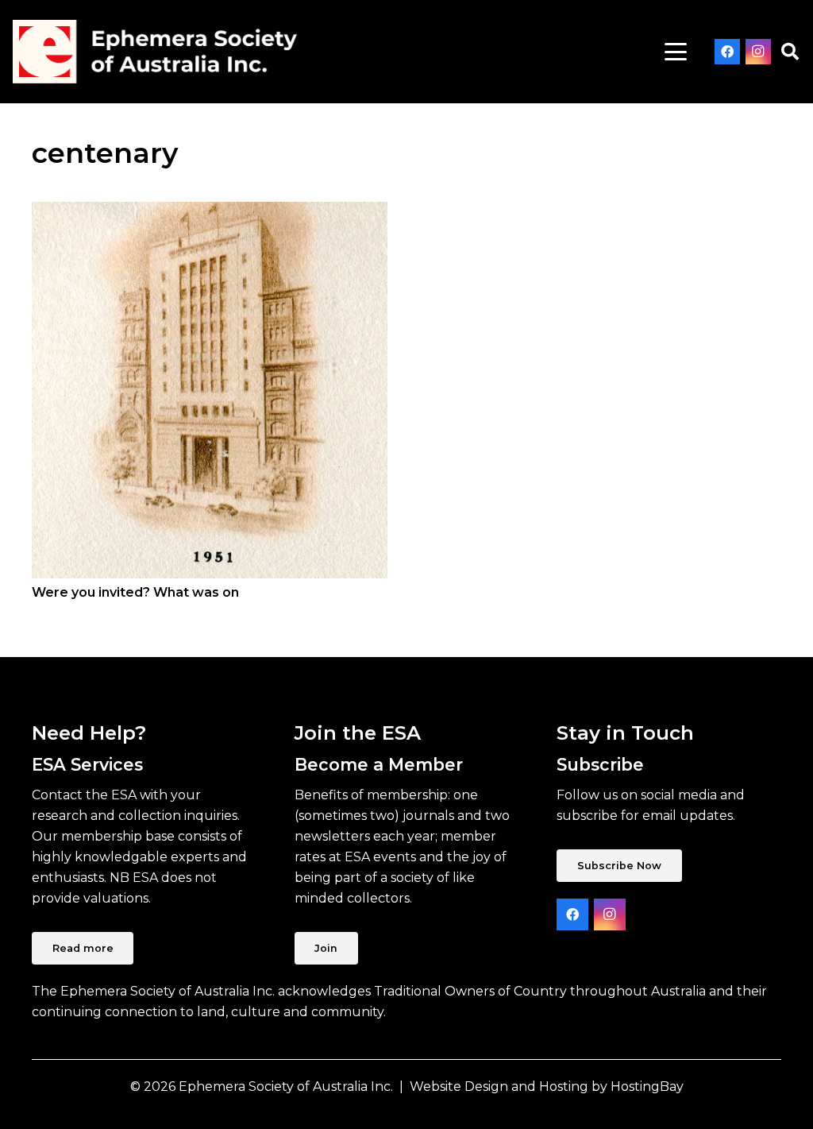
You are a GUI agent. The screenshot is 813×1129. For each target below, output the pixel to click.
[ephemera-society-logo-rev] (155, 51)
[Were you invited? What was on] (209, 390)
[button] (675, 52)
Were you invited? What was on (135, 592)
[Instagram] (758, 51)
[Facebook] (727, 51)
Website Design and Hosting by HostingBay (547, 1086)
